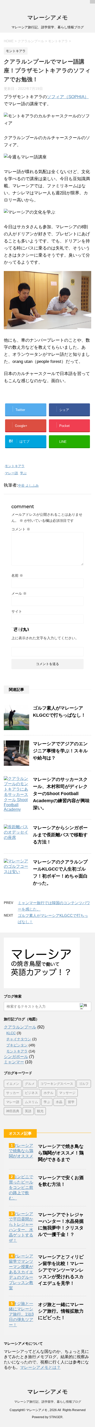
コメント (20, 529)
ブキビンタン (17, 1045)
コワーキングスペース (56, 1084)
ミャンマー (14, 1062)
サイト (16, 611)
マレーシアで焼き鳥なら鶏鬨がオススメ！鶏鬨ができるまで (61, 1153)
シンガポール (16, 1056)
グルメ (30, 1084)
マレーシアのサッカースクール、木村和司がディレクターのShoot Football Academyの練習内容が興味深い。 (61, 793)
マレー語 (11, 473)
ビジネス (31, 1093)
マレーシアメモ (47, 17)
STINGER (56, 1417)
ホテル (48, 1093)
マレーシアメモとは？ (40, 1367)
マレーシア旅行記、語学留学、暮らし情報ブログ (47, 1401)
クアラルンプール (20, 1027)
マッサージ (67, 1093)
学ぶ (23, 473)
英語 (28, 1111)
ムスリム (31, 1102)
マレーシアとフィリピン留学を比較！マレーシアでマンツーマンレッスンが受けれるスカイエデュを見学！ (61, 1270)
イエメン (12, 1084)
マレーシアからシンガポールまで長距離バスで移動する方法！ (60, 834)
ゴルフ (84, 1084)
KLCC (11, 1033)
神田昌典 (12, 1111)
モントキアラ (15, 466)
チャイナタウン (18, 1039)
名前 (17, 575)
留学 (71, 1102)
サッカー (12, 1093)
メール (19, 593)
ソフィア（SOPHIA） (68, 96)
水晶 (59, 1102)
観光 (40, 1111)
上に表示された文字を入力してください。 (45, 638)
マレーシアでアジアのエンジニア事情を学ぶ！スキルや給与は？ (60, 750)
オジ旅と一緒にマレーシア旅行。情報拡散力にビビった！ (61, 1311)
